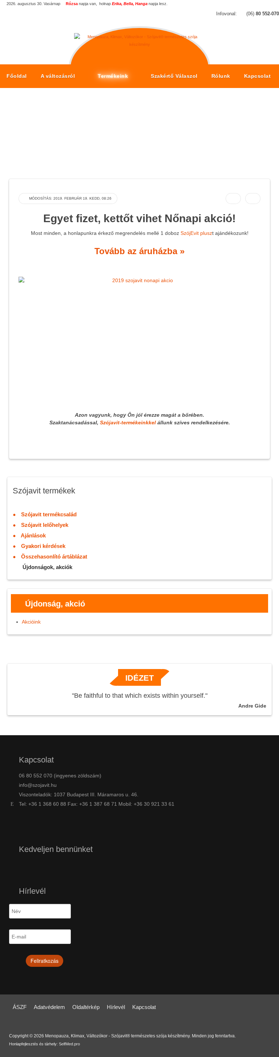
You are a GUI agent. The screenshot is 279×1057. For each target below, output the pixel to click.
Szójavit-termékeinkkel (128, 422)
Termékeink (114, 76)
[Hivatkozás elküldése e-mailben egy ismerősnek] (252, 198)
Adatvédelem (49, 1007)
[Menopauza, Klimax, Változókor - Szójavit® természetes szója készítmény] (139, 37)
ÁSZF (20, 1007)
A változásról (59, 76)
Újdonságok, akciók (130, 137)
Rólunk (220, 76)
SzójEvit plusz (196, 233)
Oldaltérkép (86, 1007)
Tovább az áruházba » (139, 251)
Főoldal (17, 76)
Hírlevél (116, 1007)
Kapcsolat (257, 76)
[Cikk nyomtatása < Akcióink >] (233, 198)
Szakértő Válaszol (174, 76)
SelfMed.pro (69, 1044)
